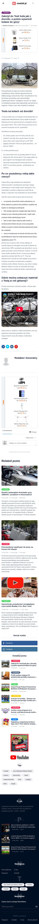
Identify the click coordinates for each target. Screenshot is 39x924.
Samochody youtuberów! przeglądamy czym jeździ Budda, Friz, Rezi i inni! (18, 605)
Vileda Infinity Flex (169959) (22, 423)
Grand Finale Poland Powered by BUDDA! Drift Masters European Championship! (23, 689)
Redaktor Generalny (8, 25)
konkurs (6, 775)
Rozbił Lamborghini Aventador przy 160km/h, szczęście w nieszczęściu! (17, 493)
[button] (3, 3)
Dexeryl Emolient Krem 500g (22, 411)
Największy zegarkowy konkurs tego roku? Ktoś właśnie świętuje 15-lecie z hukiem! (23, 724)
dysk (19, 779)
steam (26, 775)
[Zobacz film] (6, 839)
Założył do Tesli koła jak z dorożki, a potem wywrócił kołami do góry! (17, 19)
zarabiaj (28, 779)
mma (5, 783)
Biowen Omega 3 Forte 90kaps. (26, 38)
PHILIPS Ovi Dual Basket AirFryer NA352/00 (26, 46)
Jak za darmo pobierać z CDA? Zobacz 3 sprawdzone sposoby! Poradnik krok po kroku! (23, 827)
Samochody (16, 775)
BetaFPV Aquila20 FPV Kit (22, 386)
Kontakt (16, 873)
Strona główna (6, 870)
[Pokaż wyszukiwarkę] (33, 3)
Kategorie (5, 873)
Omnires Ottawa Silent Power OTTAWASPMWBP (26, 30)
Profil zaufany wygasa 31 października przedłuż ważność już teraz (24, 677)
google (13, 783)
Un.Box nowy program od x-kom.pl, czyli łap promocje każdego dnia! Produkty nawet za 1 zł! (24, 712)
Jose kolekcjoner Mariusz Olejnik (22, 771)
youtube (6, 771)
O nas (16, 870)
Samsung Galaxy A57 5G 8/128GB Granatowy (22, 398)
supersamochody (9, 779)
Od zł (26, 32)
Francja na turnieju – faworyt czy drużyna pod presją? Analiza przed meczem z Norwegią (24, 700)
